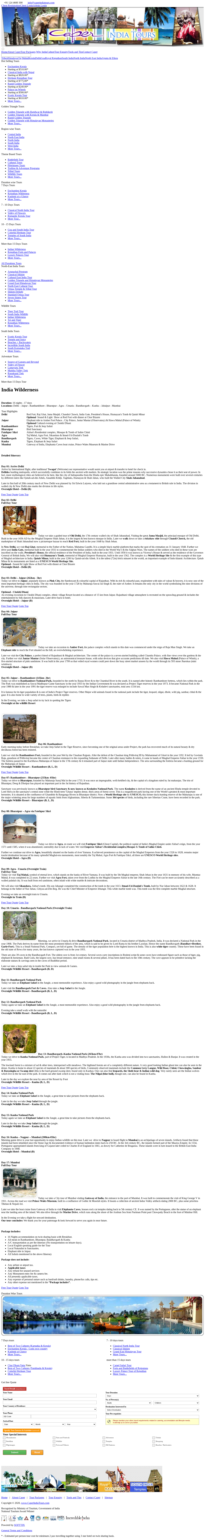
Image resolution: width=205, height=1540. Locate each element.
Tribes (4, 58)
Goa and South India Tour (21, 229)
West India (13, 145)
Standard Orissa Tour (18, 294)
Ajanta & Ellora (110, 58)
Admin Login (40, 5)
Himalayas (13, 58)
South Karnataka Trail (19, 348)
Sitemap (109, 1497)
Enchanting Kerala (17, 66)
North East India (93, 58)
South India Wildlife (18, 314)
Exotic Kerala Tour (17, 95)
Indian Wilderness (17, 249)
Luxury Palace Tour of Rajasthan (129, 1371)
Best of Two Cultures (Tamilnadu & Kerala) (30, 1368)
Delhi (38, 58)
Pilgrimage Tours (16, 165)
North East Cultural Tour (20, 286)
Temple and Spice (17, 339)
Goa (43, 58)
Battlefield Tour (16, 159)
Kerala (32, 58)
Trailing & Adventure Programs (24, 168)
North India (79, 58)
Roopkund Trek (16, 373)
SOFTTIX (19, 1525)
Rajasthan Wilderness (18, 193)
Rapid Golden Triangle (19, 83)
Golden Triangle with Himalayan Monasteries (31, 120)
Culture (50, 52)
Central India (14, 134)
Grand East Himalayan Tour (22, 283)
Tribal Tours (14, 171)
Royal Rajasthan (53, 58)
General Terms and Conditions (16, 1530)
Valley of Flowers (17, 213)
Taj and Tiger (14, 320)
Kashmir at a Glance (18, 196)
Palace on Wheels (17, 89)
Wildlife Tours (15, 174)
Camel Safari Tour (122, 1365)
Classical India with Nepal (21, 72)
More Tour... (14, 218)
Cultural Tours (15, 162)
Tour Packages (28, 52)
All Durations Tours (11, 263)
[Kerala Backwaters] (17, 1491)
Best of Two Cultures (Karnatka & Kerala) (29, 1345)
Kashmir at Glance (17, 1351)
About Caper (14, 52)
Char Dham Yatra (16, 1365)
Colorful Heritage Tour (19, 232)
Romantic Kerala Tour (19, 216)
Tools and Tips (75, 52)
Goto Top (24, 494)
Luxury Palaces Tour (18, 255)
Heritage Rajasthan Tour (20, 78)
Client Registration (10, 5)
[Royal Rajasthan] (114, 1491)
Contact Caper (90, 52)
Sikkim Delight (15, 291)
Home (4, 52)
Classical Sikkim (16, 274)
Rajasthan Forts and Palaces (22, 252)
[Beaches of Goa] (82, 1491)
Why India (41, 52)
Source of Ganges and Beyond (23, 362)
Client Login (26, 5)
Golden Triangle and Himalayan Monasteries (30, 280)
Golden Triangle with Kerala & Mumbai (28, 114)
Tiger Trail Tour (16, 311)
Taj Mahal (23, 58)
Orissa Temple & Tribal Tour (22, 289)
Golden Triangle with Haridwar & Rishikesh (30, 112)
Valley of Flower (16, 364)
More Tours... (14, 101)
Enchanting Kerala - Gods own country (28, 1348)
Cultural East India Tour (20, 277)
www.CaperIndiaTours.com (35, 1503)
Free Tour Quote (9, 494)
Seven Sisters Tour (17, 297)
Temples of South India (19, 235)
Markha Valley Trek (18, 370)
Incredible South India (19, 345)
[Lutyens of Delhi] (49, 1491)
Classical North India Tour (21, 210)
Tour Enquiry (61, 52)
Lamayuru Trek (15, 367)
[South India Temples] (146, 1491)
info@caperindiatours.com (41, 2)
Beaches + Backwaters (19, 342)
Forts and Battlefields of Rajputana (130, 1368)
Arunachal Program (18, 271)
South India (68, 58)
